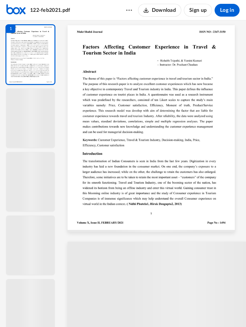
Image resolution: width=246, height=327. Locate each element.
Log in (227, 10)
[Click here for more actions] (129, 10)
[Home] (16, 10)
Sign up (198, 10)
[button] (30, 54)
